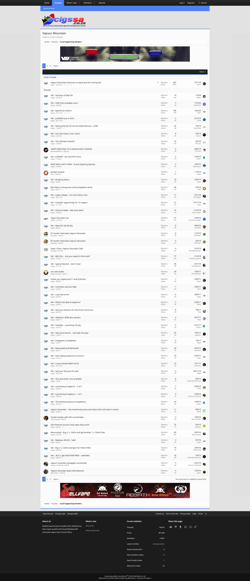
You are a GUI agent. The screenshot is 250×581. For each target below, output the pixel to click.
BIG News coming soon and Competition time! (71, 187)
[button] (79, 3)
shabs (53, 220)
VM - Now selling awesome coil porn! (67, 355)
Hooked (53, 251)
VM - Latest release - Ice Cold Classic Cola (69, 195)
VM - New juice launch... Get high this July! (69, 332)
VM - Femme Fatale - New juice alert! (67, 210)
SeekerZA (197, 105)
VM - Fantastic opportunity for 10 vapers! (69, 202)
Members (88, 3)
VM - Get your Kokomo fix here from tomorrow (72, 310)
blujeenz (198, 335)
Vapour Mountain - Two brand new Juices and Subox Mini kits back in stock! (84, 409)
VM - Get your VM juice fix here (65, 371)
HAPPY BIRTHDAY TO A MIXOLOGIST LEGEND (71, 149)
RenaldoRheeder (195, 251)
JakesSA (198, 427)
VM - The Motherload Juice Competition (68, 401)
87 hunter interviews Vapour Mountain (68, 233)
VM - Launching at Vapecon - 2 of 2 (66, 386)
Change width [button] (72, 513)
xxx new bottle (57, 271)
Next (55, 66)
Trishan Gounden (195, 220)
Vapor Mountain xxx (60, 218)
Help (194, 513)
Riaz (199, 312)
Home (46, 3)
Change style (60, 513)
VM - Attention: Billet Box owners (65, 317)
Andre (198, 159)
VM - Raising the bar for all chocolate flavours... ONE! (74, 126)
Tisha (199, 389)
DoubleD (198, 228)
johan (199, 473)
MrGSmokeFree (56, 151)
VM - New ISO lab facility (62, 225)
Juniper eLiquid (57, 172)
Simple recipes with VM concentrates (67, 417)
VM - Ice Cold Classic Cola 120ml (65, 133)
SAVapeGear (196, 266)
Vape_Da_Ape (56, 274)
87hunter (54, 236)
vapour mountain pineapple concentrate (69, 463)
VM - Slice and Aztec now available (66, 378)
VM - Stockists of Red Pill (62, 95)
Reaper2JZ (197, 450)
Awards (102, 3)
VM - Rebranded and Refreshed (65, 348)
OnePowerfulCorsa (194, 381)
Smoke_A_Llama (195, 258)
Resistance (197, 166)
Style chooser (48, 513)
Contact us (160, 513)
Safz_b (198, 136)
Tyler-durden (55, 419)
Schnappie (197, 197)
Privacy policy (185, 513)
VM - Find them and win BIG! (64, 286)
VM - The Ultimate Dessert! (63, 141)
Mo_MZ (198, 143)
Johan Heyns (196, 435)
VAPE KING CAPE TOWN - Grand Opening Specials (73, 164)
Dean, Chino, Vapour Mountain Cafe (67, 248)
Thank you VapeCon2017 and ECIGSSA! (68, 279)
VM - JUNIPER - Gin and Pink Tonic (66, 156)
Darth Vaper (196, 212)
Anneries (197, 350)
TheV (199, 320)
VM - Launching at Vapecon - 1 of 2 (66, 394)
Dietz (199, 120)
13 (68, 85)
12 (65, 85)
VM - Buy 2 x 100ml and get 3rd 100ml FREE (71, 447)
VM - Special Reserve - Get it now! (66, 264)
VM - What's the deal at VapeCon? (66, 302)
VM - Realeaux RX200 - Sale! (63, 440)
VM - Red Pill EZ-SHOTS (61, 110)
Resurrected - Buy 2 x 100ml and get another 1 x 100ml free (78, 432)
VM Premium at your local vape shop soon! (70, 424)
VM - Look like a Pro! (60, 294)
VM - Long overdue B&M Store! (65, 363)
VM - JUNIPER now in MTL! (62, 118)
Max (52, 174)
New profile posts (92, 530)
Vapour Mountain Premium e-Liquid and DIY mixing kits (76, 82)
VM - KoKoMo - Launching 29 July (66, 325)
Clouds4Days (196, 274)
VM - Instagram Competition (63, 340)
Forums (58, 3)
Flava (199, 411)
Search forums (48, 8)
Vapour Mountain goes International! (67, 470)
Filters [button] (201, 72)
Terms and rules (172, 513)
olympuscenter (158, 544)
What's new (72, 3)
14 (71, 85)
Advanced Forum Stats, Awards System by (125, 578)
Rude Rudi (197, 128)
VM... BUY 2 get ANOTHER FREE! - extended (70, 455)
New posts (90, 526)
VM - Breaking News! (60, 179)
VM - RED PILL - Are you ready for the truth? (70, 256)
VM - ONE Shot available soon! (64, 103)
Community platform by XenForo (125, 576)
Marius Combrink (194, 396)
